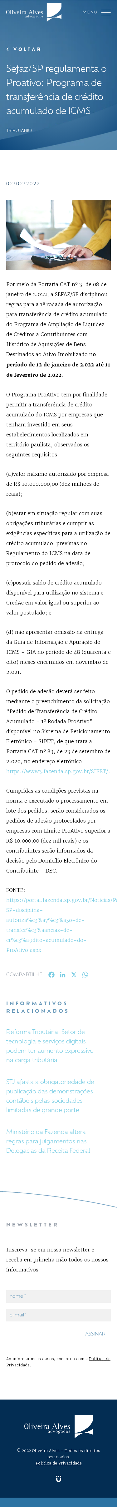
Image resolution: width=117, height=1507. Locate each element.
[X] (74, 976)
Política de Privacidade (59, 1463)
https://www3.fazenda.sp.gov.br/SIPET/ (57, 771)
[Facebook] (51, 976)
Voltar (26, 49)
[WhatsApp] (85, 976)
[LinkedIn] (63, 976)
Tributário (19, 131)
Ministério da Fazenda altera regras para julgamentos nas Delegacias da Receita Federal (48, 1141)
